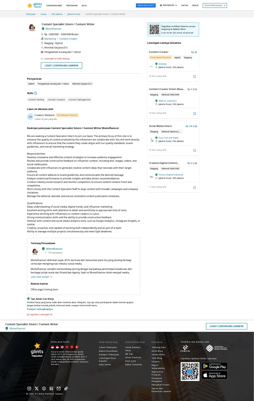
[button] (43, 28)
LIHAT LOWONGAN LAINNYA (61, 65)
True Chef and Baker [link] (168, 137)
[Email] (59, 388)
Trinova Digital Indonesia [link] (170, 174)
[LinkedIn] (51, 388)
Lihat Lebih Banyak (40, 276)
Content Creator (68, 38)
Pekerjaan (31, 14)
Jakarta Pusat (73, 14)
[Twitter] (37, 388)
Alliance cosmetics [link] (167, 100)
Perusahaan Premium (67, 115)
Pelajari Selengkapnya (40, 309)
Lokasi (43, 14)
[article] (173, 64)
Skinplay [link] (162, 63)
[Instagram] (29, 388)
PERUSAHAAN (71, 5)
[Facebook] (44, 388)
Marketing (50, 38)
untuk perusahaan (213, 5)
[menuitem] (168, 5)
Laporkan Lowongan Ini (41, 314)
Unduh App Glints (145, 5)
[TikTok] (66, 388)
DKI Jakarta (56, 14)
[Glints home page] (34, 5)
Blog (84, 5)
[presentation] (34, 5)
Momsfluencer (53, 28)
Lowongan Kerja (54, 5)
